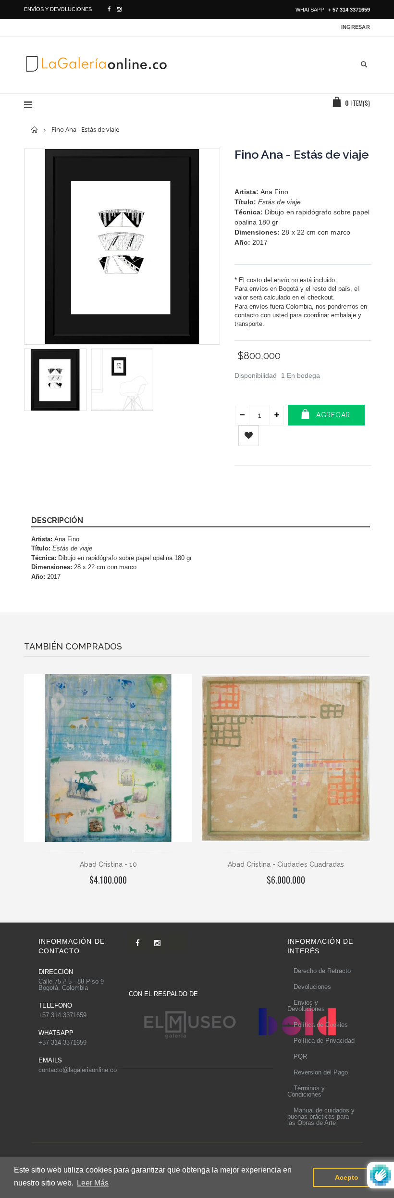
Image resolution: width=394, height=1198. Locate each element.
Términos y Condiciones (306, 1091)
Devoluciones (312, 986)
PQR (300, 1056)
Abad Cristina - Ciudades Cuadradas (286, 864)
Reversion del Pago (321, 1072)
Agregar (333, 415)
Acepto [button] (346, 1177)
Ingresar (355, 27)
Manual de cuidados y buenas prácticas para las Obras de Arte (321, 1116)
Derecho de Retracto (322, 970)
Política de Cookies (321, 1024)
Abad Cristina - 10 (108, 864)
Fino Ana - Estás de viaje (301, 154)
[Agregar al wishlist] (248, 435)
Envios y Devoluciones (306, 1005)
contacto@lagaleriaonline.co (77, 1069)
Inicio (34, 129)
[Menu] (28, 105)
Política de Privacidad (324, 1040)
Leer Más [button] (93, 1183)
